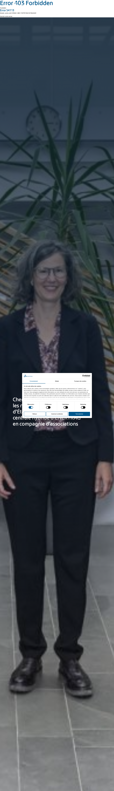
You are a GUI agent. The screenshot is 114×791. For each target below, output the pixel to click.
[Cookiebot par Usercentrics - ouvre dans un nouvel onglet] (83, 376)
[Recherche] (60, 2)
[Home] (21, 4)
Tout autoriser (79, 414)
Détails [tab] (57, 381)
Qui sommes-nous (94, 5)
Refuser (35, 414)
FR (99, 2)
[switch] (48, 407)
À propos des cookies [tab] (80, 381)
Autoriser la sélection (57, 414)
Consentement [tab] (34, 381)
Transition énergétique (60, 5)
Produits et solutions (75, 5)
